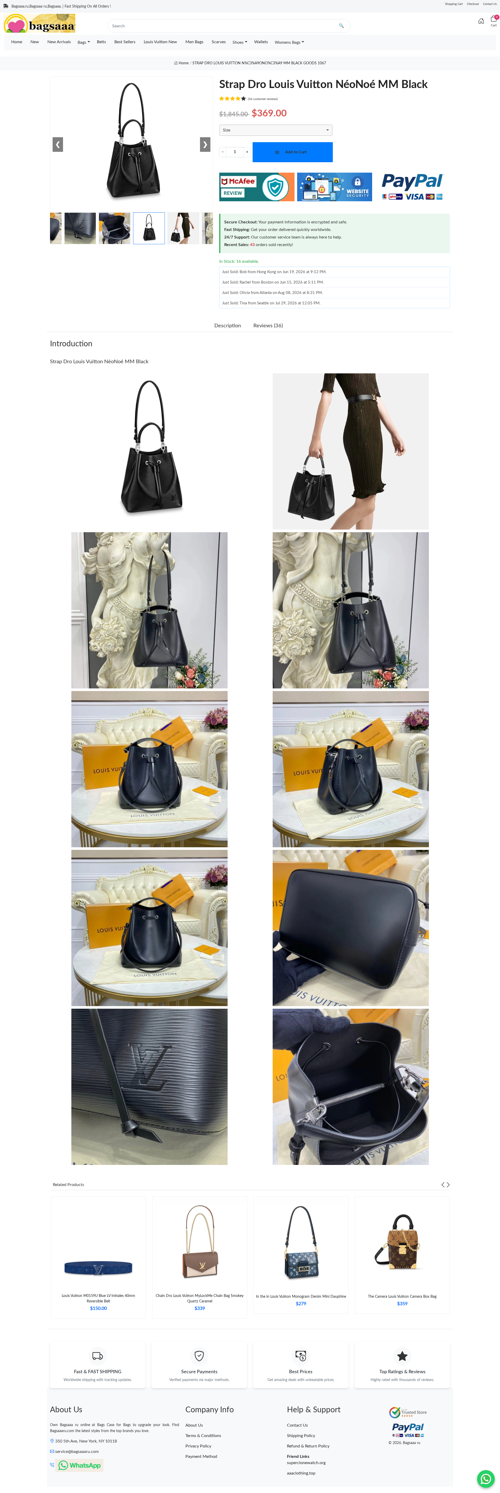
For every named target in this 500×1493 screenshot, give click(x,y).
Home (16, 42)
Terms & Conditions (203, 1436)
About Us (194, 1425)
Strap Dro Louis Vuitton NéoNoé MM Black (99, 361)
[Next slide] (448, 1185)
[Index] (481, 21)
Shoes (238, 42)
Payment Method (201, 1456)
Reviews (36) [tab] (268, 325)
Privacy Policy (198, 1446)
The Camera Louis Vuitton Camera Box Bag (402, 1296)
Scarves (219, 42)
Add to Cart (296, 152)
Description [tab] (227, 325)
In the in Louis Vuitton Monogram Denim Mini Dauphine (301, 1296)
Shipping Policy (301, 1436)
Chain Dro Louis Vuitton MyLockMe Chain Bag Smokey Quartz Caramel (199, 1298)
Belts (101, 42)
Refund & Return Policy (308, 1446)
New (34, 42)
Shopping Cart (454, 4)
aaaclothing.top (301, 1473)
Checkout (473, 4)
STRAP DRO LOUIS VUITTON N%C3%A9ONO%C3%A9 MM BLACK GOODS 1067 (259, 63)
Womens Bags (288, 42)
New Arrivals (59, 42)
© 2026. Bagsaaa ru (404, 1443)
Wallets (261, 42)
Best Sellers (124, 42)
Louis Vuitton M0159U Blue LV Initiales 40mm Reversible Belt (98, 1298)
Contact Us (490, 4)
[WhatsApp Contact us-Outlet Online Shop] (486, 1479)
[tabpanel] (98, 1259)
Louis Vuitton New (160, 42)
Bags (82, 42)
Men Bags (194, 42)
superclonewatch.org (306, 1463)
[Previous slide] (443, 1185)
